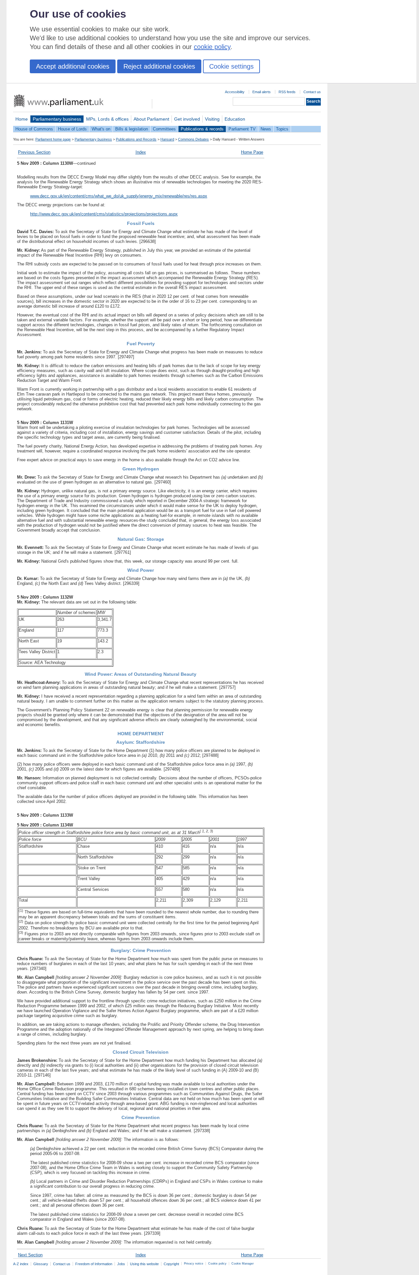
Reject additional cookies (159, 66)
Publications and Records (136, 139)
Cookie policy (217, 1263)
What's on (101, 129)
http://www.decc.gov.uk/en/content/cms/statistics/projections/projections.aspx (104, 214)
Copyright (171, 1264)
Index (141, 152)
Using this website (144, 1264)
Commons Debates (193, 139)
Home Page (252, 152)
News (266, 129)
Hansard (167, 139)
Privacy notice (193, 1263)
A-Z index (20, 1264)
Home (21, 119)
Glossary (40, 1264)
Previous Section (34, 152)
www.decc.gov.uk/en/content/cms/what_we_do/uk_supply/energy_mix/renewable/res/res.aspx (118, 196)
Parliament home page (53, 139)
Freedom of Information (93, 1264)
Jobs (121, 1264)
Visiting (212, 119)
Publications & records (202, 129)
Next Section (30, 1254)
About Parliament (151, 119)
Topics (282, 129)
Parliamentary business (57, 119)
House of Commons (34, 129)
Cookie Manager (242, 1263)
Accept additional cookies (72, 66)
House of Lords (72, 129)
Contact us (312, 92)
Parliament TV (242, 129)
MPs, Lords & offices (107, 119)
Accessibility (235, 92)
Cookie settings (231, 66)
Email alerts (261, 92)
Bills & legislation (131, 129)
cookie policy (212, 46)
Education (235, 119)
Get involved (187, 119)
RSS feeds (287, 92)
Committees (164, 129)
